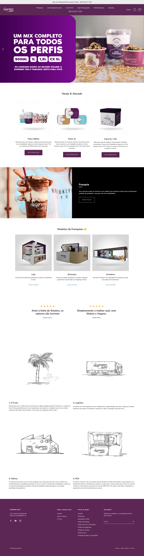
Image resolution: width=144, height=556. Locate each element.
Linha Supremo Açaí (54, 8)
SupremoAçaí (17, 548)
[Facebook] (11, 521)
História (59, 513)
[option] (72, 49)
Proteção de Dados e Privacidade (88, 535)
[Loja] (33, 252)
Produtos (40, 8)
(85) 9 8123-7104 (75, 11)
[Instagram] (20, 521)
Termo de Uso (82, 533)
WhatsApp (81, 516)
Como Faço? (87, 200)
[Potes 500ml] (33, 117)
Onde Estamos (99, 8)
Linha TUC (69, 8)
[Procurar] (135, 10)
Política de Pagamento (84, 527)
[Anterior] (3, 49)
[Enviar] (133, 522)
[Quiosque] (72, 252)
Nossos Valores (62, 516)
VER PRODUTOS (33, 152)
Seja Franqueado (83, 8)
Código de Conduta (84, 530)
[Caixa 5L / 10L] (110, 117)
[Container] (110, 252)
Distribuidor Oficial (83, 519)
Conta (128, 10)
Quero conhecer (33, 284)
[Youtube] (15, 521)
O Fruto (59, 519)
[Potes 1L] (72, 117)
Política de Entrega (83, 522)
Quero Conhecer (110, 284)
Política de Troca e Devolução (87, 524)
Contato (111, 8)
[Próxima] (141, 49)
